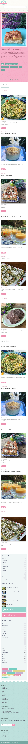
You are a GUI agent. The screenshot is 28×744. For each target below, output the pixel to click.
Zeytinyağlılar (13, 662)
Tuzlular (13, 660)
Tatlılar (13, 658)
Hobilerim (13, 570)
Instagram (4, 735)
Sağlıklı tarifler (13, 652)
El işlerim (13, 562)
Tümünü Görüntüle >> (5, 87)
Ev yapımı (13, 635)
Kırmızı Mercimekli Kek (6, 175)
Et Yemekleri (13, 633)
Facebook (4, 732)
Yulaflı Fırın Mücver (5, 258)
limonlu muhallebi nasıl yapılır (8, 675)
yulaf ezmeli (13, 579)
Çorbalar (13, 627)
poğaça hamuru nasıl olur (7, 671)
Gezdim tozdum (13, 566)
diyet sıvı (4, 673)
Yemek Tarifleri (13, 578)
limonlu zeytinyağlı (6, 677)
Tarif (13, 656)
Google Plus (4, 736)
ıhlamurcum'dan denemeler (13, 643)
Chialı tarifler (13, 560)
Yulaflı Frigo (4, 300)
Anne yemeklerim (13, 623)
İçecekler (13, 641)
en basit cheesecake (11, 673)
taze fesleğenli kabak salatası (18, 671)
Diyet (13, 629)
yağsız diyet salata (19, 673)
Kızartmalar (13, 646)
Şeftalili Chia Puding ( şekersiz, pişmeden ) (11, 216)
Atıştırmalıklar (13, 625)
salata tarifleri (5, 668)
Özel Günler (13, 574)
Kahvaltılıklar (13, 644)
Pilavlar (13, 650)
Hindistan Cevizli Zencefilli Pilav (8, 92)
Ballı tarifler (13, 558)
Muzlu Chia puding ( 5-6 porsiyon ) (9, 133)
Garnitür (13, 639)
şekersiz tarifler (13, 576)
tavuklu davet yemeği (13, 668)
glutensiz (13, 568)
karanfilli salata (17, 675)
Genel (13, 564)
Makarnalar (13, 572)
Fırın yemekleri (13, 637)
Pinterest (3, 738)
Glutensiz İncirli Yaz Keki (11, 49)
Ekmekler (13, 631)
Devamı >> (3, 61)
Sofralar (13, 654)
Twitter (3, 734)
